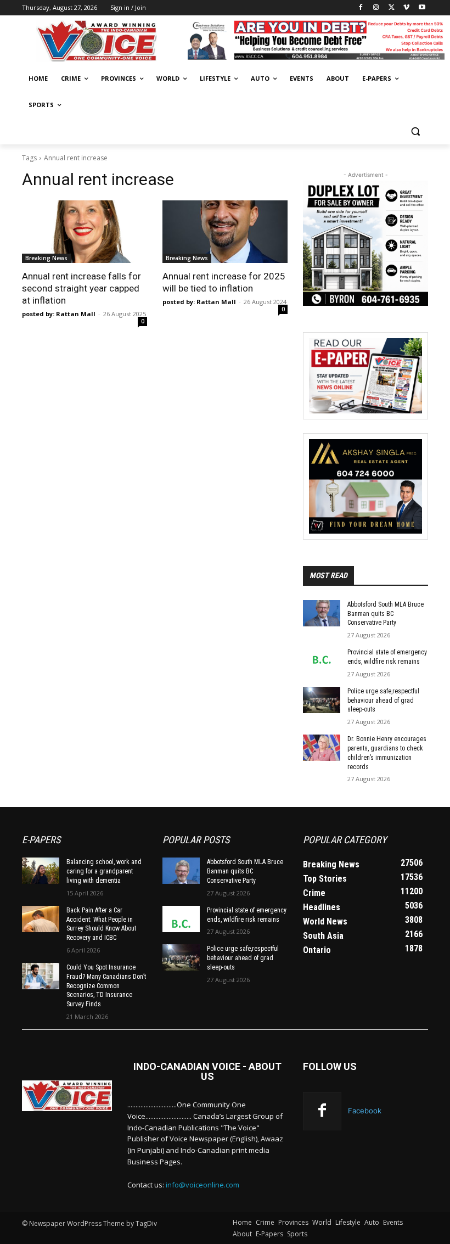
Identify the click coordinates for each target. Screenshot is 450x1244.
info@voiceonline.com (202, 1185)
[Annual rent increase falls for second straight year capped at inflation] (84, 231)
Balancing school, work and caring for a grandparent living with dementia (104, 871)
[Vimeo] (406, 8)
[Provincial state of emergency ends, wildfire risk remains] (321, 661)
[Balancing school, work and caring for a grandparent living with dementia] (40, 871)
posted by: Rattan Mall (58, 314)
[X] (391, 8)
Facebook (364, 1110)
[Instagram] (376, 8)
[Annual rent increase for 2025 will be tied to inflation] (225, 231)
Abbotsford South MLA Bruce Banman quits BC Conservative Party (385, 614)
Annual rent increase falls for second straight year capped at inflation (81, 288)
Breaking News (46, 258)
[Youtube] (421, 8)
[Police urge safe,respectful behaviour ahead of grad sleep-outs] (321, 700)
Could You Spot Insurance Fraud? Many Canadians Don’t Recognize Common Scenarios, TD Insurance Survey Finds (106, 985)
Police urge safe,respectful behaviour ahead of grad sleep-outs (383, 700)
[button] (415, 131)
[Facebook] (361, 8)
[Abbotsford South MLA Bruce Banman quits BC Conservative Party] (321, 613)
